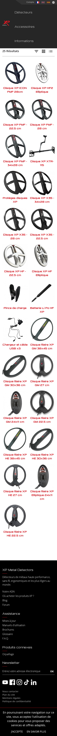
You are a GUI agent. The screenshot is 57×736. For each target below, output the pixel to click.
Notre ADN (8, 591)
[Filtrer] (37, 51)
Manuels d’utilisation (13, 625)
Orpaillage (8, 654)
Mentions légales (11, 698)
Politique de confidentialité (16, 701)
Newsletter (10, 662)
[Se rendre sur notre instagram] (19, 682)
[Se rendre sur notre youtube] (5, 682)
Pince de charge (15, 308)
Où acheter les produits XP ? (18, 596)
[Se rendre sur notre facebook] (12, 682)
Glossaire (7, 634)
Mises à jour (9, 621)
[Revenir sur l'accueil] (6, 24)
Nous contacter (10, 691)
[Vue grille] (44, 51)
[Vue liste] (51, 51)
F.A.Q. (5, 638)
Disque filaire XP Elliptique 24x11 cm (42, 495)
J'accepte (17, 731)
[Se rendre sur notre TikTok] (26, 682)
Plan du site (8, 694)
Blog (4, 600)
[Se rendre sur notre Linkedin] (33, 682)
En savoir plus (36, 731)
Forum (6, 604)
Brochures (8, 629)
